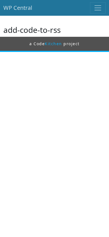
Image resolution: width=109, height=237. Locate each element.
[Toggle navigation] (98, 7)
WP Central (17, 8)
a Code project (54, 43)
